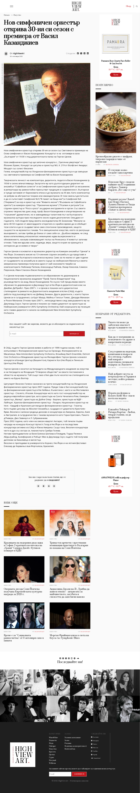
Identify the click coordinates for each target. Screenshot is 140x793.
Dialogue (52, 746)
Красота (111, 212)
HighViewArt (18, 53)
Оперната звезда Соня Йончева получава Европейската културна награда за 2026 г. (23, 592)
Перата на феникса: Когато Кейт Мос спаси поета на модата (121, 396)
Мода (110, 401)
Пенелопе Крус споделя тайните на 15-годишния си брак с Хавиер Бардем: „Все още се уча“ (122, 186)
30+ (109, 192)
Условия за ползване (73, 738)
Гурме (98, 164)
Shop (128, 6)
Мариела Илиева (112, 164)
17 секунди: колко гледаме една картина (120, 171)
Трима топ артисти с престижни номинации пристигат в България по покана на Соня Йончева (69, 545)
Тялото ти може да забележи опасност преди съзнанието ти (120, 325)
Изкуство (17, 15)
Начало (7, 15)
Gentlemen (112, 384)
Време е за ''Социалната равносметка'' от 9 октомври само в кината (24, 638)
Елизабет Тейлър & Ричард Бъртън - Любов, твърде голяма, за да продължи (121, 413)
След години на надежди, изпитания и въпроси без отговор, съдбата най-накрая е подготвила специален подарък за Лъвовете (122, 358)
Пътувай (52, 760)
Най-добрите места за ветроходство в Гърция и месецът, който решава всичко (122, 378)
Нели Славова (123, 401)
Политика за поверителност (76, 746)
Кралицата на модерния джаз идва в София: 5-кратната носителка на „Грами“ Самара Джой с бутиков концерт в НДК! (23, 546)
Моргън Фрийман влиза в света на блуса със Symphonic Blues (69, 637)
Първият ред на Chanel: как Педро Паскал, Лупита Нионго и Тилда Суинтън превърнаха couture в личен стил (121, 204)
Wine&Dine (53, 738)
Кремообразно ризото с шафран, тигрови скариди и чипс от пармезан (114, 159)
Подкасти (53, 740)
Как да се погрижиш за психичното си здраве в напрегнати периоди (121, 340)
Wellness (112, 330)
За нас (67, 740)
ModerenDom (70, 749)
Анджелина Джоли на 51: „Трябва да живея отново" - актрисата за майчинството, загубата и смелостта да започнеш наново (69, 593)
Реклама (68, 743)
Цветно (52, 755)
